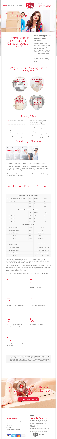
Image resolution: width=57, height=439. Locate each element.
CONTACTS (19, 5)
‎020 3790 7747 (16, 150)
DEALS (12, 5)
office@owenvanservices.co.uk (38, 431)
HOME (9, 5)
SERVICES (5, 5)
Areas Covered (10, 427)
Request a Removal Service (28, 399)
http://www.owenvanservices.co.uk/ (39, 428)
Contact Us (9, 425)
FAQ (7, 423)
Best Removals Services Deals (13, 422)
